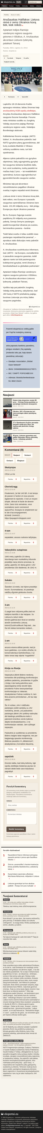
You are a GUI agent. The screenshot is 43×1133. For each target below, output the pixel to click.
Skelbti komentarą (16, 829)
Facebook (10, 58)
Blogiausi (20, 461)
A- (4, 97)
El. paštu (26, 58)
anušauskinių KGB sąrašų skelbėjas (19, 111)
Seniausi (27, 455)
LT (26, 2)
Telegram (18, 58)
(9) (22, 25)
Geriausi (10, 461)
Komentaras (10, 810)
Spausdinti (25, 97)
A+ (18, 97)
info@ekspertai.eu (17, 315)
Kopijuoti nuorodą (9, 62)
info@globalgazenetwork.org (14, 1125)
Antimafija (25, 6)
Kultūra (32, 6)
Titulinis (4, 6)
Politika (18, 6)
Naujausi (16, 455)
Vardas (9, 801)
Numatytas (11, 97)
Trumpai (11, 6)
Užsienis (38, 6)
